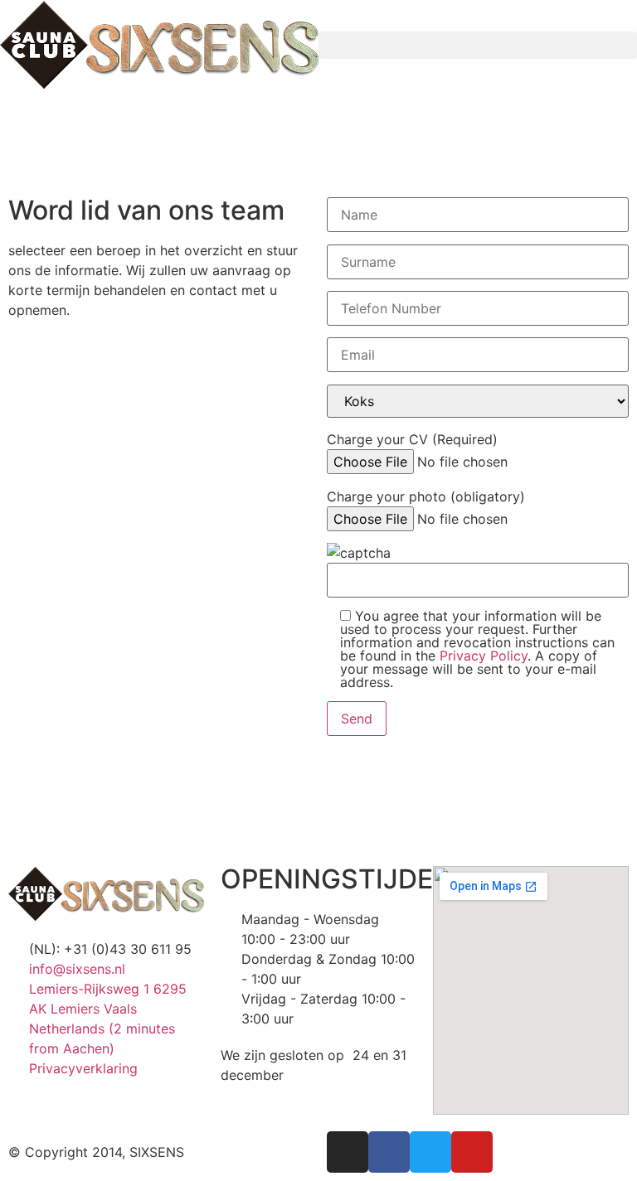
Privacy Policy (484, 655)
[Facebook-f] (389, 1152)
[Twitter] (430, 1152)
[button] (477, 45)
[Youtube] (472, 1152)
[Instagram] (347, 1152)
